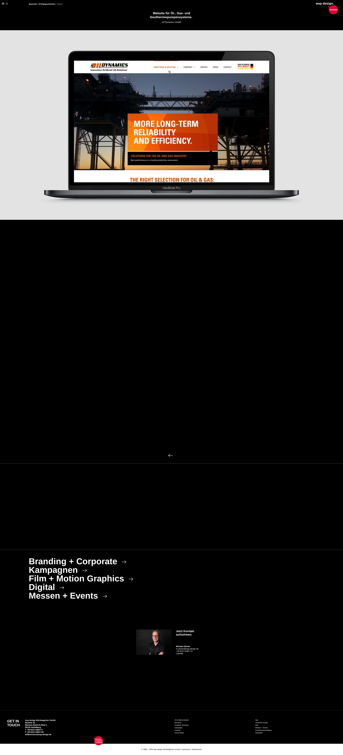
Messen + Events (261, 728)
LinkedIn (98, 739)
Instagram (98, 741)
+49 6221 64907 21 (184, 651)
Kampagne (178, 728)
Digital (60, 4)
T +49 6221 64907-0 (33, 730)
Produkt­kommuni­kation (263, 730)
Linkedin (179, 653)
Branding (178, 723)
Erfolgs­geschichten (47, 4)
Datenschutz (197, 749)
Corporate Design (261, 723)
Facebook (98, 742)
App (256, 720)
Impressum (186, 749)
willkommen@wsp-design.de (38, 734)
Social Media (179, 733)
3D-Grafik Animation (182, 720)
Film (256, 725)
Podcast (177, 730)
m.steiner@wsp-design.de (187, 649)
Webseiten (259, 733)
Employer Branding (181, 725)
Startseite (33, 4)
